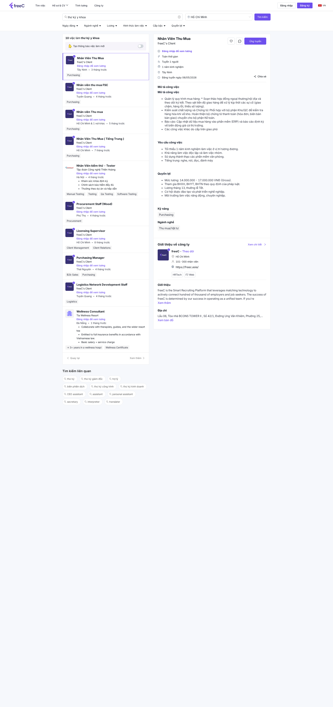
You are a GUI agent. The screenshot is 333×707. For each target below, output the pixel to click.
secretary (72, 401)
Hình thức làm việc (133, 25)
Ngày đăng (68, 25)
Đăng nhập (286, 5)
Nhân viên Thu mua (89, 112)
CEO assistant (75, 394)
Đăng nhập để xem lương (91, 65)
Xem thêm (135, 358)
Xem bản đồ (165, 320)
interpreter (94, 401)
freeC (175, 251)
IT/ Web (189, 274)
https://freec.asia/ (187, 267)
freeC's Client (84, 62)
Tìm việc (40, 5)
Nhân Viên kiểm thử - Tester (95, 165)
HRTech (177, 274)
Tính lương (81, 5)
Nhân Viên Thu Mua (90, 58)
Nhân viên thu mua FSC (92, 85)
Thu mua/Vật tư (169, 228)
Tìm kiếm (262, 16)
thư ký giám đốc (93, 378)
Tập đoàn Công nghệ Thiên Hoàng (96, 169)
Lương (110, 25)
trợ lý (115, 378)
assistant (98, 394)
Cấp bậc (158, 25)
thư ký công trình (104, 386)
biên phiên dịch (75, 386)
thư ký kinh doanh (133, 386)
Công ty (98, 5)
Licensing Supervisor (90, 231)
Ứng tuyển (255, 41)
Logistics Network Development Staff (101, 284)
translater (114, 401)
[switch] (140, 46)
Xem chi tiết (255, 244)
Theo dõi (187, 251)
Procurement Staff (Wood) (94, 204)
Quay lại (75, 358)
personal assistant (122, 394)
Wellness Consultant (90, 311)
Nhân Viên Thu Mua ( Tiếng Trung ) (100, 138)
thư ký (70, 378)
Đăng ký (305, 5)
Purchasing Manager (90, 257)
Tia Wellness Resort (87, 315)
